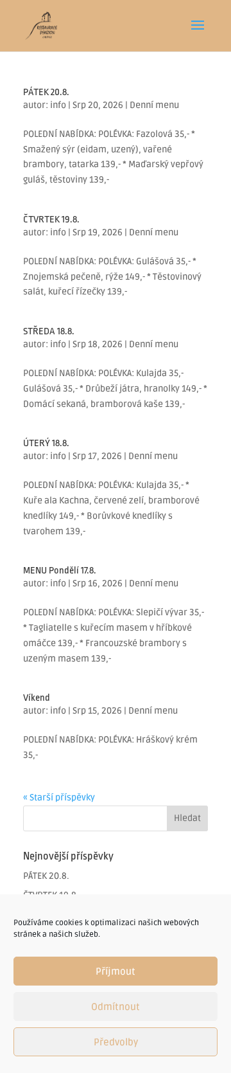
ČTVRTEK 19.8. (51, 219)
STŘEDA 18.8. (48, 331)
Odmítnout (115, 1007)
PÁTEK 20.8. (46, 92)
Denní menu (154, 105)
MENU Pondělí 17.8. (59, 570)
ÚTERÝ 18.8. (46, 443)
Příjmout (115, 971)
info (58, 105)
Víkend (36, 697)
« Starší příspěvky (59, 797)
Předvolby (116, 1042)
